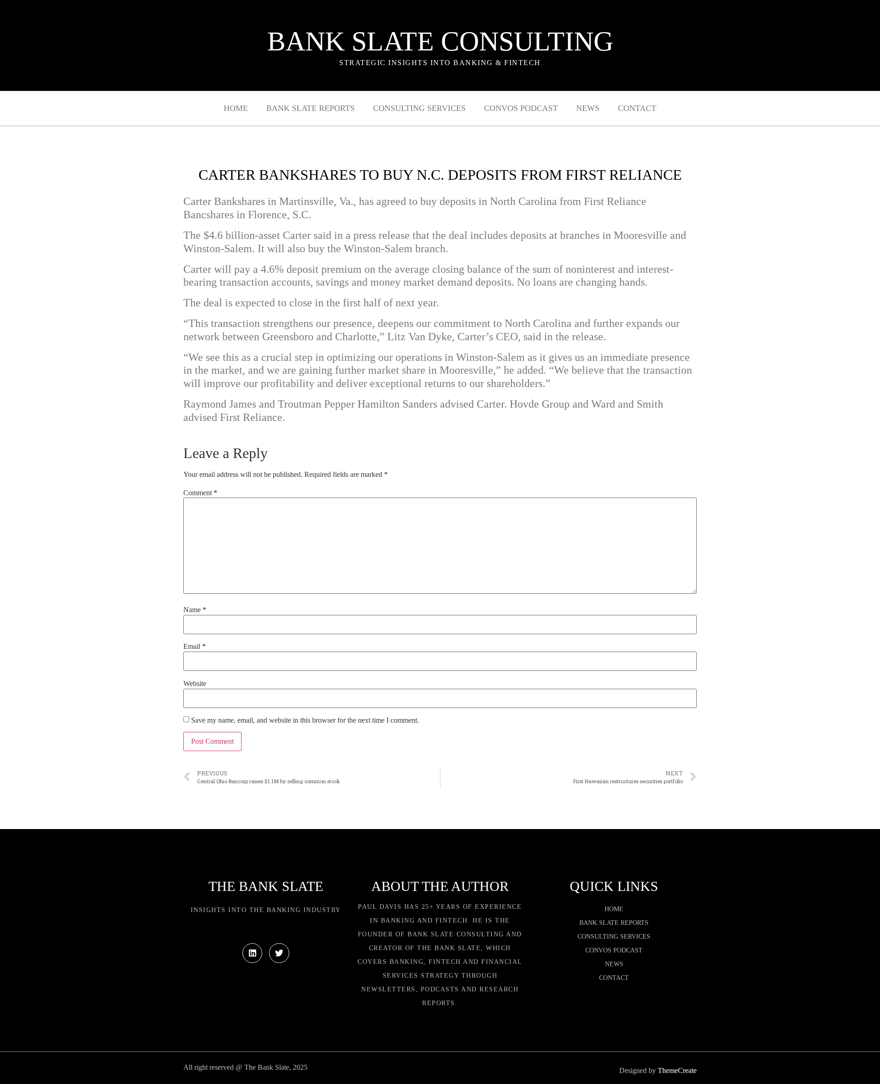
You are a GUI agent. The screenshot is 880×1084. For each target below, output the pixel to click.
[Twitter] (279, 953)
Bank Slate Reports (310, 108)
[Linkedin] (252, 953)
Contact (637, 108)
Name (194, 610)
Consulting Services (419, 108)
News (588, 108)
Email (194, 646)
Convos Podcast (521, 108)
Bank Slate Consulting (440, 41)
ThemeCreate (677, 1070)
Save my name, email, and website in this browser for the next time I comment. (305, 720)
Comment (200, 493)
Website (194, 683)
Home (236, 108)
